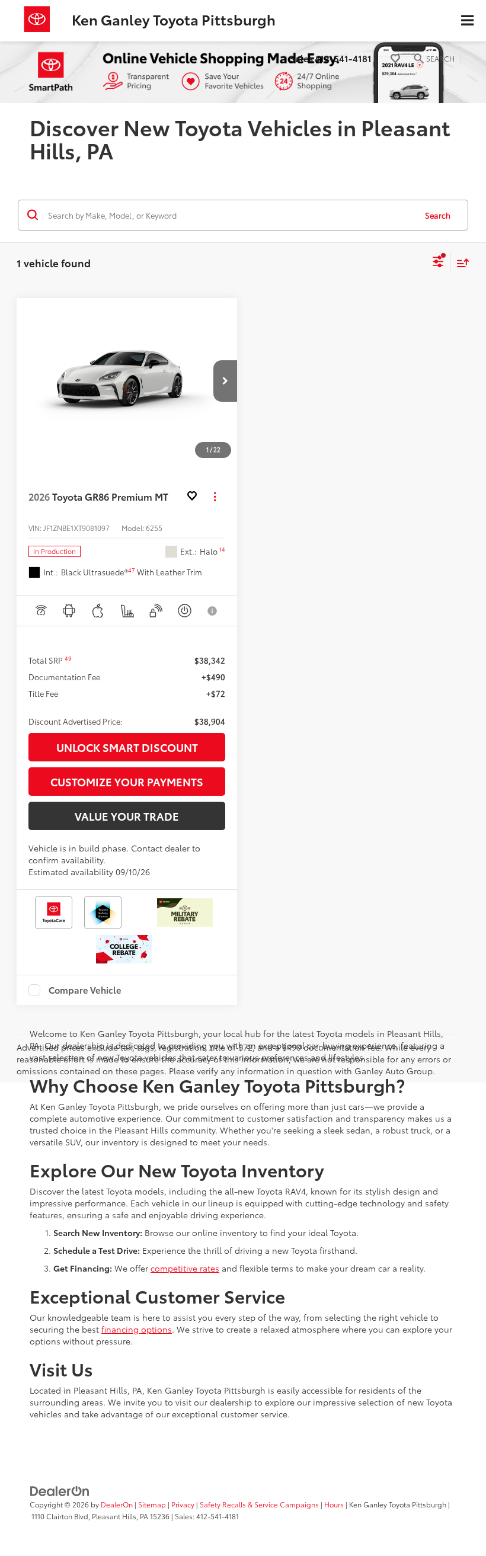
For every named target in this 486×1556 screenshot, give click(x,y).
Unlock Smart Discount (127, 747)
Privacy (182, 1504)
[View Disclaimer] (213, 610)
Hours (334, 1504)
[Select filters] (438, 263)
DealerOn (117, 1504)
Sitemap (152, 1504)
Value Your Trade (127, 816)
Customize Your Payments (126, 781)
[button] (225, 381)
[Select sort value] (459, 262)
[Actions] (214, 496)
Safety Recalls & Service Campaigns (259, 1504)
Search (437, 215)
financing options (136, 1329)
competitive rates (185, 1268)
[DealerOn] (60, 1490)
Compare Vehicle (85, 990)
